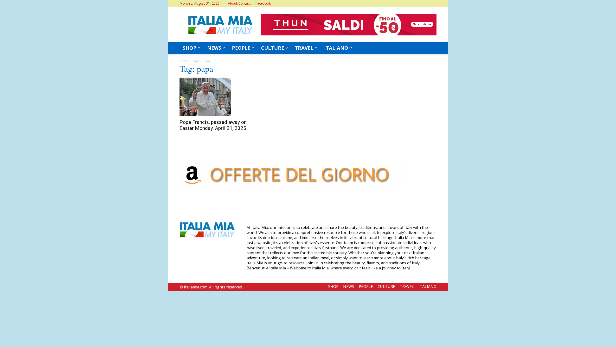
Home (184, 61)
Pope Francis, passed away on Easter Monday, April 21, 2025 (213, 125)
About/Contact (239, 3)
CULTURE (272, 48)
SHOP (189, 48)
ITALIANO (336, 48)
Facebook (263, 3)
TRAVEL (304, 48)
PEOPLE (241, 48)
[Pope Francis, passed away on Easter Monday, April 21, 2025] (218, 97)
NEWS (214, 48)
